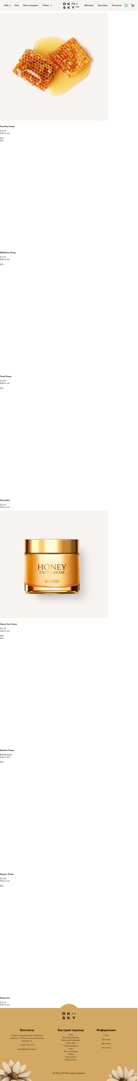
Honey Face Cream (8, 624)
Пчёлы (45, 5)
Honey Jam (5, 998)
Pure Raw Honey (7, 126)
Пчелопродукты (70, 1045)
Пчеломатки (70, 1057)
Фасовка (89, 5)
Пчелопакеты (71, 1059)
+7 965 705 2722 (27, 1045)
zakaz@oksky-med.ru (27, 1049)
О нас (77, 5)
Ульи (16, 5)
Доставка (103, 5)
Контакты (117, 5)
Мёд (6, 5)
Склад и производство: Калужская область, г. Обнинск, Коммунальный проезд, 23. (27, 1038)
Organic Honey (6, 874)
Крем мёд (70, 1043)
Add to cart (5, 133)
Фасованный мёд (71, 1037)
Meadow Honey (7, 750)
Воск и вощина (30, 5)
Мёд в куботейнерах (70, 1040)
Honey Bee (5, 500)
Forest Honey (6, 376)
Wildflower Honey (8, 252)
